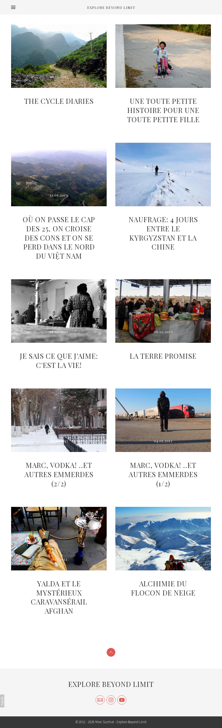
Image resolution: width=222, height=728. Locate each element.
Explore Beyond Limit (111, 684)
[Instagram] (111, 699)
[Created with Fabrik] (2, 700)
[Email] (100, 699)
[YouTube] (121, 699)
